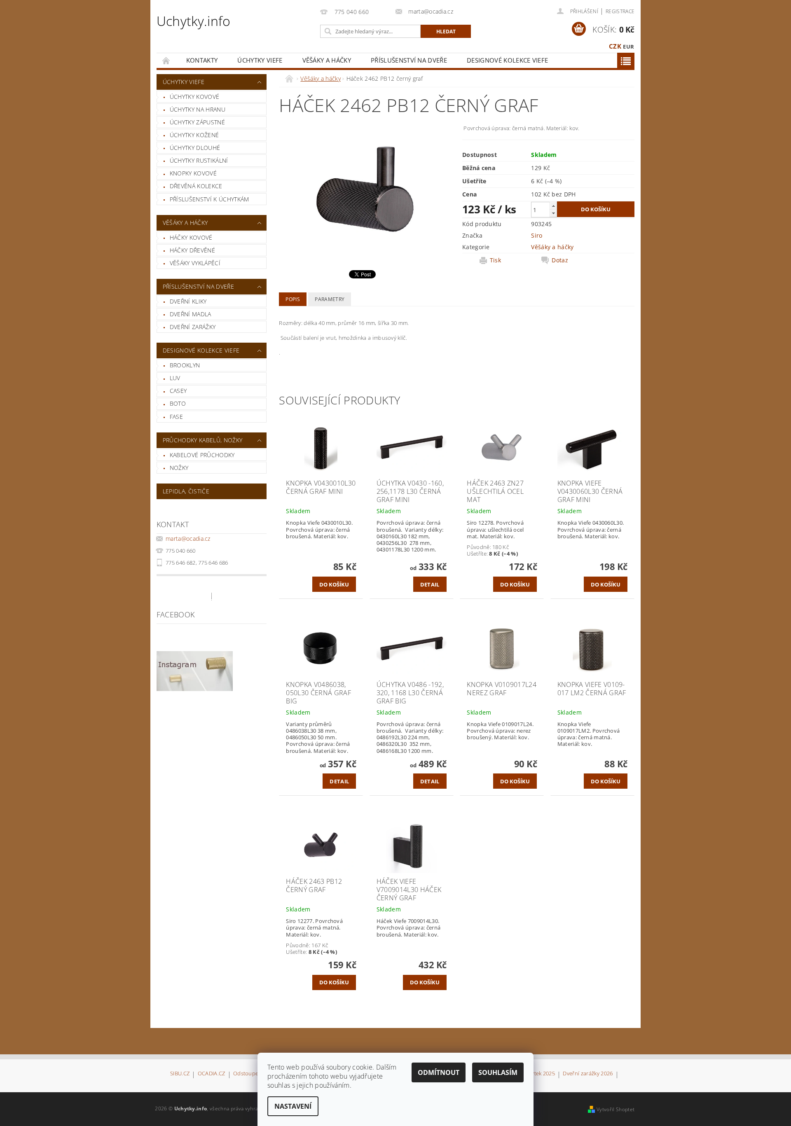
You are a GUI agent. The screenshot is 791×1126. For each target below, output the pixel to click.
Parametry (329, 299)
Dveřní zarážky (192, 327)
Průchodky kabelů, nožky (202, 440)
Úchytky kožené (194, 135)
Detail (430, 584)
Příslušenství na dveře (409, 60)
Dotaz (560, 260)
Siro (536, 235)
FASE (176, 416)
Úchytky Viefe (259, 60)
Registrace (620, 11)
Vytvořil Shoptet (615, 1109)
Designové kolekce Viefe (507, 60)
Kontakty (202, 60)
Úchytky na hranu (197, 109)
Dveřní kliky (188, 301)
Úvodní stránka (166, 60)
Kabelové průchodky (202, 455)
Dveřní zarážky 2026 (588, 1074)
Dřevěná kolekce (196, 186)
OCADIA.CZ (211, 1074)
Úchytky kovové (194, 96)
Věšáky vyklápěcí (195, 263)
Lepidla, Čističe (186, 491)
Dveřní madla (190, 314)
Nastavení (292, 1106)
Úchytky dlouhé (195, 148)
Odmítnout (438, 1072)
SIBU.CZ (180, 1074)
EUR (628, 46)
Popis (293, 299)
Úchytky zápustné (197, 122)
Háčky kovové (191, 237)
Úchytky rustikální (199, 160)
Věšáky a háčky (326, 60)
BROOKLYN (185, 365)
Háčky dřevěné (192, 250)
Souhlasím (497, 1072)
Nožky (179, 468)
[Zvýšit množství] (553, 206)
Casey (178, 391)
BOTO (178, 403)
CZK (615, 46)
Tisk (495, 260)
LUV (175, 378)
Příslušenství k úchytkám (209, 199)
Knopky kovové (193, 173)
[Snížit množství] (553, 213)
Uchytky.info (194, 21)
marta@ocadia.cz (188, 538)
